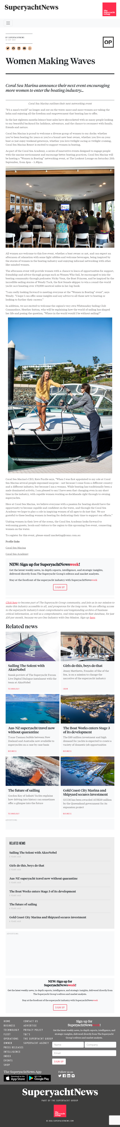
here (92, 617)
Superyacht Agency (36, 1043)
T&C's (27, 1034)
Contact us (31, 1021)
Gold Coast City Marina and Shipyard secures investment (85, 792)
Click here (11, 602)
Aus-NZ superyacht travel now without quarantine (31, 730)
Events (8, 1060)
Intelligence (12, 1051)
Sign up (60, 587)
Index (7, 1056)
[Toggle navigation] (8, 23)
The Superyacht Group (38, 1038)
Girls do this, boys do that (82, 665)
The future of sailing (24, 790)
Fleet (7, 1034)
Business (9, 1025)
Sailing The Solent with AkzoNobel (26, 667)
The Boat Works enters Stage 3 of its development (86, 730)
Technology (11, 1029)
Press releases (14, 1047)
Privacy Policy (33, 1029)
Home (7, 1021)
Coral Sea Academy (17, 553)
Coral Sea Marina (16, 547)
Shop (7, 1064)
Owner (8, 1043)
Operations (11, 1038)
